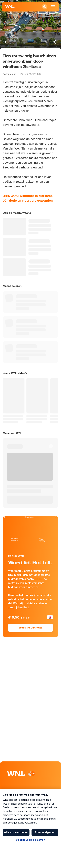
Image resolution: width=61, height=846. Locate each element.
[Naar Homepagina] (10, 6)
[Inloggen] (44, 6)
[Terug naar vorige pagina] (6, 42)
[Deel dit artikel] (55, 42)
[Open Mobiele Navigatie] (53, 6)
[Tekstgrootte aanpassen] (46, 42)
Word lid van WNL (30, 627)
